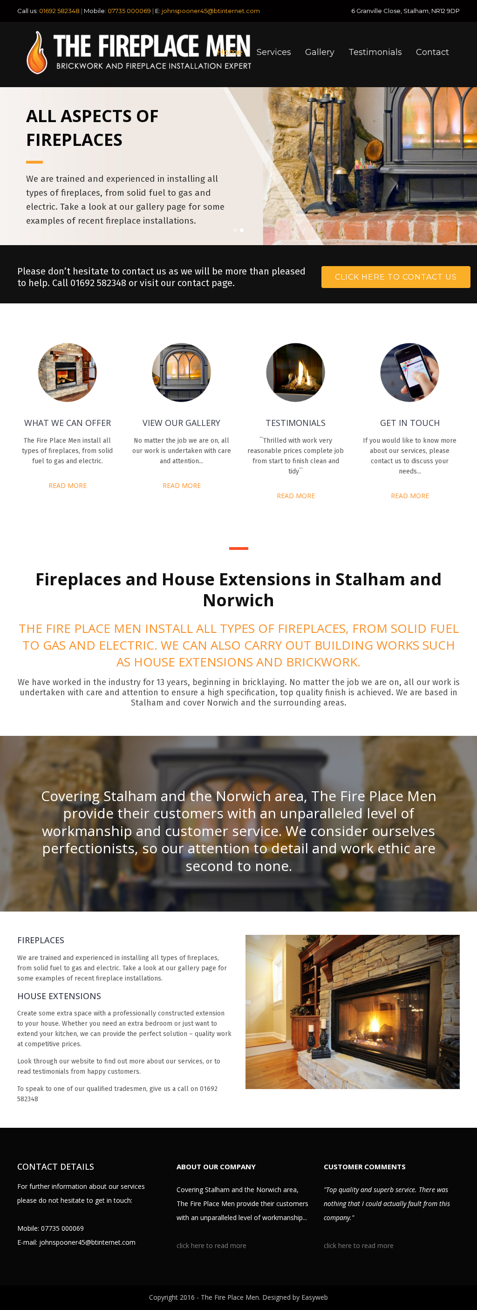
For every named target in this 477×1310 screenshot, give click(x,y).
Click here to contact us (396, 277)
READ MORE (67, 485)
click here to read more (211, 1245)
